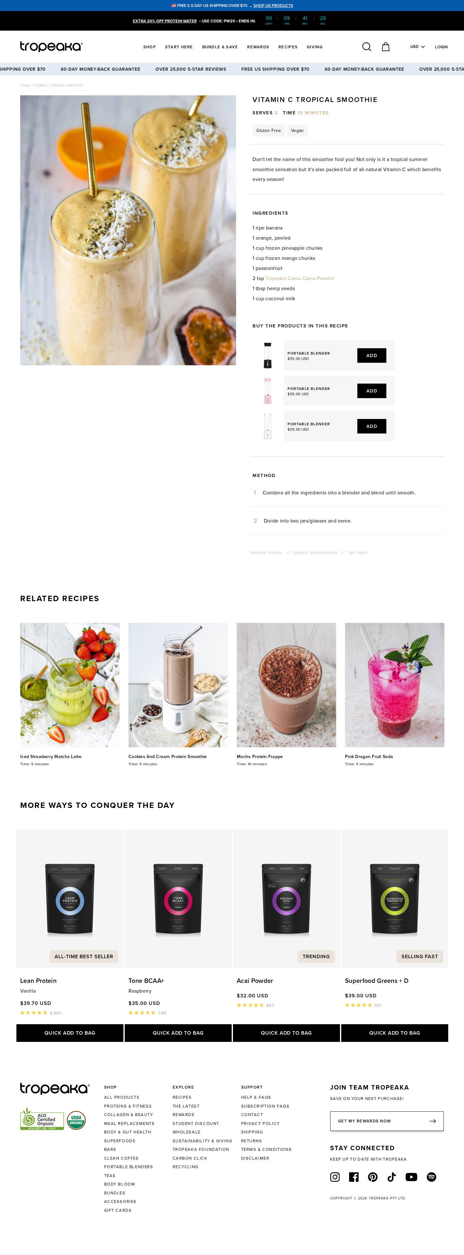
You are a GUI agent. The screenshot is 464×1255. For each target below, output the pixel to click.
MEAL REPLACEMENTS (129, 1123)
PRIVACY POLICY (260, 1123)
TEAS (110, 1175)
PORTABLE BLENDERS (128, 1166)
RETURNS (251, 1141)
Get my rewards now (364, 1121)
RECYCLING (186, 1166)
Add (371, 355)
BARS (110, 1149)
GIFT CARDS (118, 1210)
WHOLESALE (187, 1132)
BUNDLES (115, 1193)
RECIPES (182, 1097)
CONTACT (252, 1114)
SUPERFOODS (120, 1141)
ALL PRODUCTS (122, 1097)
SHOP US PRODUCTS (273, 6)
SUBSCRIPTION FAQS (265, 1106)
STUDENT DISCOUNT (196, 1123)
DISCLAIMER (255, 1158)
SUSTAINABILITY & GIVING (203, 1141)
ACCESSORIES (120, 1201)
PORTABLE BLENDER (309, 353)
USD (414, 47)
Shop (149, 47)
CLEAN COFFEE (121, 1158)
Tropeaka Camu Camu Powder (299, 278)
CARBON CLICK (190, 1158)
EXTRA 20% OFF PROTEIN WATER (165, 21)
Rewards (258, 47)
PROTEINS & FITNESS (128, 1106)
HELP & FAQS (256, 1097)
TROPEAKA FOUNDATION (201, 1149)
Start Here (179, 47)
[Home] (63, 46)
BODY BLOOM (119, 1184)
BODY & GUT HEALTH (128, 1132)
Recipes (288, 47)
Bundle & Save (220, 47)
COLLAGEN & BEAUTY (128, 1114)
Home (25, 85)
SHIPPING (252, 1132)
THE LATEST (186, 1106)
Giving (315, 47)
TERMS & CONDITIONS (266, 1149)
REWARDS (184, 1114)
